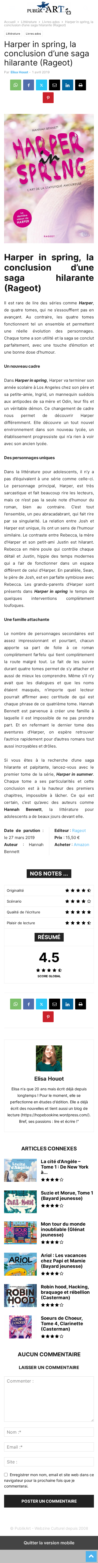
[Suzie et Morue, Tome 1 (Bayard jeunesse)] (20, 1202)
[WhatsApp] (15, 85)
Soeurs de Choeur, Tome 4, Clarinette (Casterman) (62, 1323)
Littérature (29, 22)
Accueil (10, 22)
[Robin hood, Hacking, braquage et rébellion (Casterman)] (20, 1296)
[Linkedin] (67, 85)
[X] (41, 85)
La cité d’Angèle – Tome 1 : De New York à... (64, 1167)
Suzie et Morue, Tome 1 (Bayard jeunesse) (67, 1195)
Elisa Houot (19, 72)
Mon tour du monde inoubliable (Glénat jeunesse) (63, 1229)
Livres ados (51, 22)
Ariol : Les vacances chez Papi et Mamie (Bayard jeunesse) (64, 1261)
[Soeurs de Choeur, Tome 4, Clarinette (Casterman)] (20, 1327)
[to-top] (91, 1554)
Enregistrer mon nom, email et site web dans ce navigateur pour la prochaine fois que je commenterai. (49, 1480)
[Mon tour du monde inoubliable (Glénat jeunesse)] (20, 1233)
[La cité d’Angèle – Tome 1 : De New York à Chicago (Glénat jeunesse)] (20, 1171)
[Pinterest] (48, 97)
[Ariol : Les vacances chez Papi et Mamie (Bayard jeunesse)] (20, 1265)
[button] (12, 8)
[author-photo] (49, 1071)
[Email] (54, 85)
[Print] (80, 85)
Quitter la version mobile (49, 1542)
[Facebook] (28, 85)
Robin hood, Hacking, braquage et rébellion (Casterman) (65, 1292)
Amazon (81, 844)
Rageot (79, 830)
